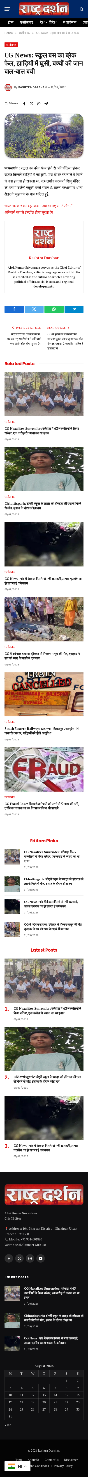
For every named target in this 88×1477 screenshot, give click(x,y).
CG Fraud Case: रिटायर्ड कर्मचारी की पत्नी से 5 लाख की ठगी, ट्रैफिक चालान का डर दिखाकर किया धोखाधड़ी (42, 806)
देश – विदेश (48, 22)
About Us (33, 1460)
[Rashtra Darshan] (44, 9)
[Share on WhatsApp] (38, 103)
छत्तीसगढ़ (27, 22)
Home (19, 1460)
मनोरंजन (70, 22)
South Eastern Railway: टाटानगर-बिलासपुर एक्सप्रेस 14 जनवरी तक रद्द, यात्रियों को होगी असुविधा (42, 730)
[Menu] (7, 9)
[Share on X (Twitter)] (31, 103)
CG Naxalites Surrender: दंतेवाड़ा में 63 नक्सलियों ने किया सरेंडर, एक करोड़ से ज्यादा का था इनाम (42, 430)
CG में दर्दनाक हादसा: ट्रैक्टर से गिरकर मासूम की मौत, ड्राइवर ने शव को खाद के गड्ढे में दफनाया (53, 926)
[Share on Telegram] (46, 103)
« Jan (8, 1425)
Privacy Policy (63, 1466)
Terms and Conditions (35, 1466)
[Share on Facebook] (24, 103)
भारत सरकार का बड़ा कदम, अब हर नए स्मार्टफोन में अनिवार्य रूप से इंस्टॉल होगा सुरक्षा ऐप (24, 339)
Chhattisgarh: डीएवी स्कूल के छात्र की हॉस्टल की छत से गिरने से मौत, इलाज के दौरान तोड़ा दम (53, 881)
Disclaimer (71, 1460)
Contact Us (52, 1460)
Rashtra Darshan (32, 87)
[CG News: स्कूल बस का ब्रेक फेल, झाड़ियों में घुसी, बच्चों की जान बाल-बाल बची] (44, 136)
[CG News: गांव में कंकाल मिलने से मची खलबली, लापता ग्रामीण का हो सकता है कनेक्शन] (44, 544)
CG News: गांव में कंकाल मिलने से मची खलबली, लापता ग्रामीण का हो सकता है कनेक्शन (51, 904)
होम (11, 22)
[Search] (81, 9)
